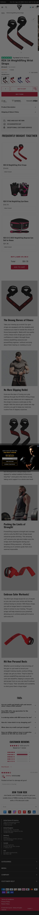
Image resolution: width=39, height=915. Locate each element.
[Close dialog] (38, 446)
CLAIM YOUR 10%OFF (10, 461)
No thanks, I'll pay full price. (10, 464)
